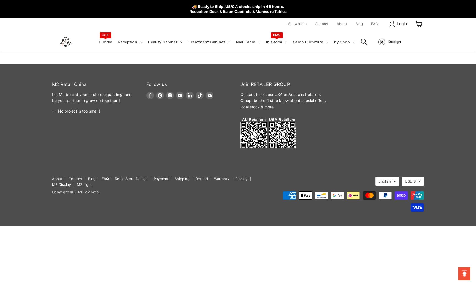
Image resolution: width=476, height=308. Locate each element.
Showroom (297, 24)
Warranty (221, 178)
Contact (321, 24)
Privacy (241, 178)
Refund (202, 178)
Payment (161, 178)
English (384, 181)
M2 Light (84, 184)
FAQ (374, 24)
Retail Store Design (131, 178)
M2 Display (61, 184)
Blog (359, 24)
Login (402, 23)
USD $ (410, 181)
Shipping (182, 178)
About (342, 24)
